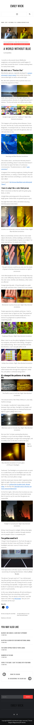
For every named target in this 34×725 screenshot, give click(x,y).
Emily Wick (17, 6)
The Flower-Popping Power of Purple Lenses (13, 648)
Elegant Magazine (13, 722)
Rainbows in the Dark (6, 618)
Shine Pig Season (15, 674)
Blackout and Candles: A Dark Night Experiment (14, 633)
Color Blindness (8, 44)
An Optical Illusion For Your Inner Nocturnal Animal (15, 640)
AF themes (23, 722)
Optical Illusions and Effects (21, 44)
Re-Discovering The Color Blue (8, 613)
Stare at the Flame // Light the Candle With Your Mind (16, 663)
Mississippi (17, 598)
